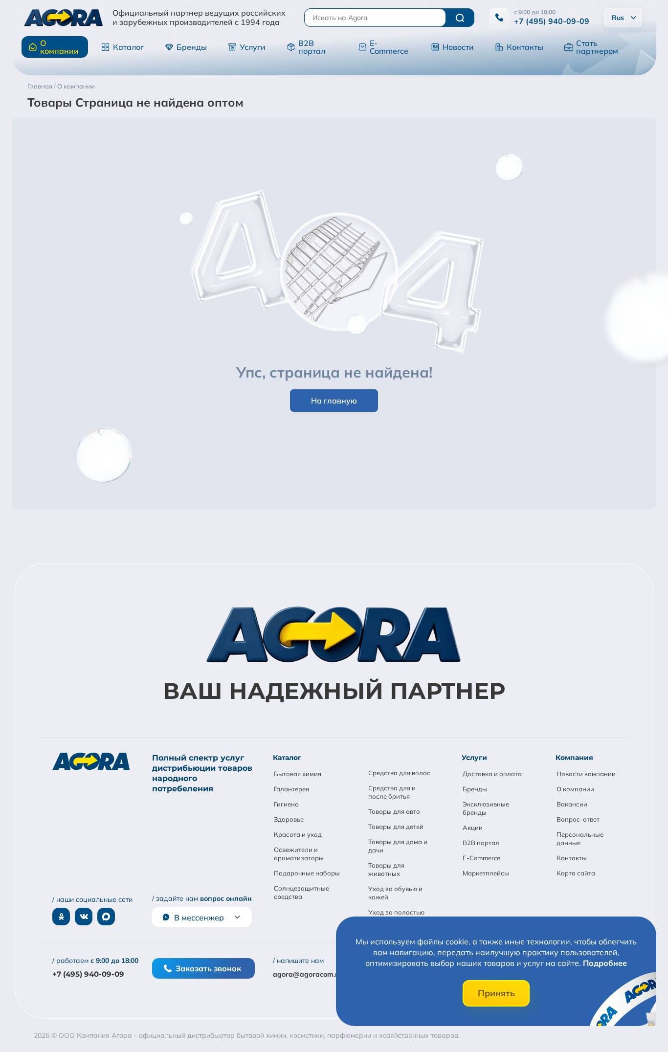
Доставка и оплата (492, 774)
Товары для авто (394, 811)
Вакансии (572, 804)
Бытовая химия (297, 774)
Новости (458, 47)
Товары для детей (395, 826)
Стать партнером (597, 47)
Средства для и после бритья (392, 792)
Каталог (128, 47)
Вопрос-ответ (578, 819)
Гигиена (286, 804)
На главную (334, 400)
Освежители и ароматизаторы (299, 854)
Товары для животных (386, 869)
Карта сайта (576, 873)
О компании (59, 47)
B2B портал (311, 47)
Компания (574, 757)
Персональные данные (580, 838)
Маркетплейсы (486, 873)
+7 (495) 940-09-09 (551, 21)
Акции (473, 827)
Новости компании (586, 774)
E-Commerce (389, 47)
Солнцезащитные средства (301, 892)
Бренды (192, 47)
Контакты (525, 47)
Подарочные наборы (307, 873)
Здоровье (289, 819)
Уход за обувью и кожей (395, 893)
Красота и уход (298, 834)
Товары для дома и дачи (397, 846)
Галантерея (291, 789)
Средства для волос (399, 773)
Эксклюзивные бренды (486, 808)
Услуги (253, 47)
